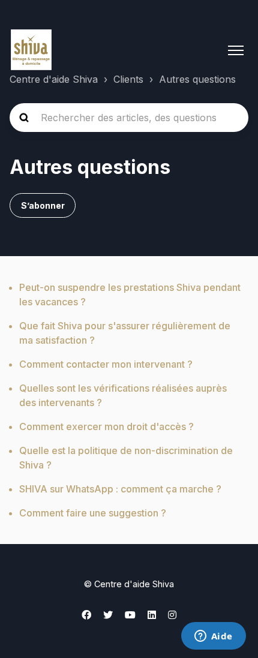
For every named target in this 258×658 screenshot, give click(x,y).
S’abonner (43, 205)
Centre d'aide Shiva (54, 79)
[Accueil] (31, 50)
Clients (128, 79)
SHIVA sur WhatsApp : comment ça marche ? (120, 489)
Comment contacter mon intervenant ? (106, 364)
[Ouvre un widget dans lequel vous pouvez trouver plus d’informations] (213, 637)
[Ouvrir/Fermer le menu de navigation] (235, 50)
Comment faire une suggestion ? (92, 513)
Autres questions (197, 79)
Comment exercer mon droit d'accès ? (106, 426)
